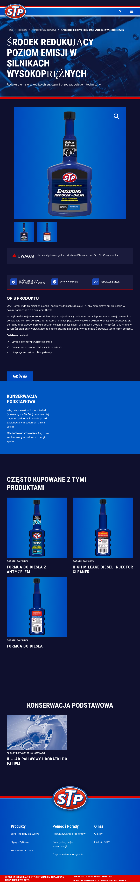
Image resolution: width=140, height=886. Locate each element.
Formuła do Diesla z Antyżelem (26, 569)
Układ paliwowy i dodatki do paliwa (37, 761)
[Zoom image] (117, 117)
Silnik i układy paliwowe (44, 29)
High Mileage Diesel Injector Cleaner (103, 569)
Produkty (22, 29)
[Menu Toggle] (132, 11)
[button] (120, 11)
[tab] (20, 376)
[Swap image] (24, 232)
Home (10, 29)
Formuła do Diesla (25, 646)
